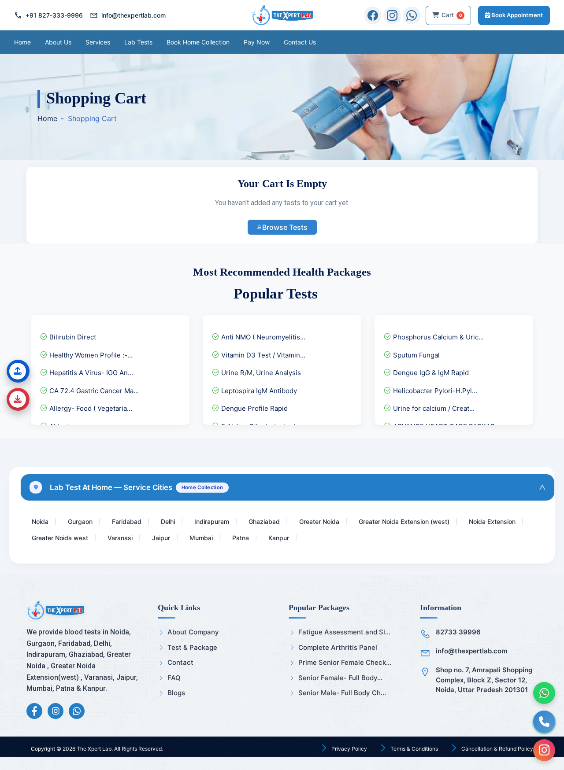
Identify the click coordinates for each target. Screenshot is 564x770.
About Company (193, 632)
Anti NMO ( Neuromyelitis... (262, 337)
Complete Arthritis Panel (337, 647)
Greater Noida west (60, 538)
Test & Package (192, 647)
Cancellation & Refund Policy (496, 748)
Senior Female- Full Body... (340, 678)
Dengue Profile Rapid (253, 408)
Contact (180, 662)
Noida (40, 521)
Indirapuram (211, 521)
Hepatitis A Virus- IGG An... (90, 372)
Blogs (176, 693)
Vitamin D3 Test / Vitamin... (262, 355)
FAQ (174, 678)
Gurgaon (80, 521)
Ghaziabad (264, 521)
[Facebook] (373, 15)
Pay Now (257, 42)
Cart (452, 14)
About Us (58, 42)
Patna (240, 538)
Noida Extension (492, 521)
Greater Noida (319, 521)
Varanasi (120, 538)
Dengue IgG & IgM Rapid (430, 372)
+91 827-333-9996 (48, 15)
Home (22, 42)
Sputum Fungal (415, 355)
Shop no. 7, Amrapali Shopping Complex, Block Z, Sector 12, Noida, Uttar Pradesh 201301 (484, 680)
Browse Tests (285, 227)
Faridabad (126, 521)
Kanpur (278, 538)
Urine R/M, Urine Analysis (260, 372)
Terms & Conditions (413, 748)
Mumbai (201, 538)
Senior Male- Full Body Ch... (342, 693)
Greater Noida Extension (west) (404, 521)
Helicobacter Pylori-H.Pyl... (434, 391)
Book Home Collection (198, 42)
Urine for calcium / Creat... (433, 408)
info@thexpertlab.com (128, 15)
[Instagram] (392, 15)
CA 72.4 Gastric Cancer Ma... (93, 391)
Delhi (168, 521)
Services (97, 42)
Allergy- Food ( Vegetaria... (90, 408)
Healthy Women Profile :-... (90, 355)
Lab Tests (138, 42)
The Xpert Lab (94, 748)
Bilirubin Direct (72, 337)
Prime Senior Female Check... (344, 662)
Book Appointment (516, 14)
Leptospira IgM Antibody (258, 391)
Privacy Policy (348, 748)
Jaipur (161, 538)
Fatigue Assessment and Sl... (344, 632)
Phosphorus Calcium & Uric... (437, 337)
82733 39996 (458, 632)
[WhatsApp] (411, 15)
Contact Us (300, 42)
